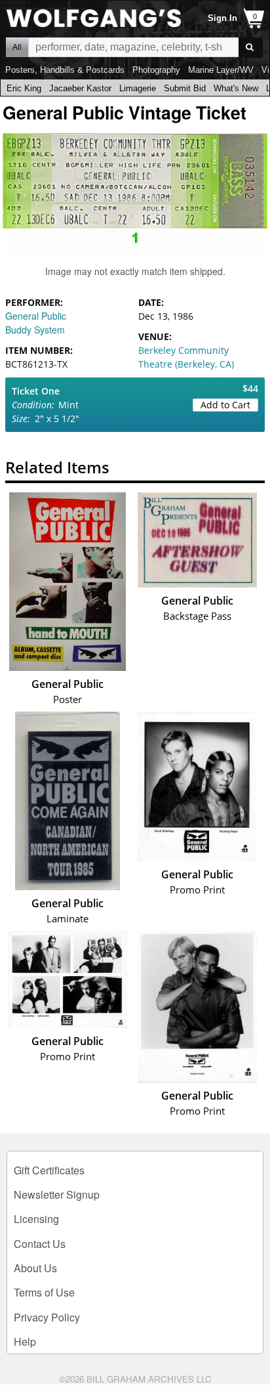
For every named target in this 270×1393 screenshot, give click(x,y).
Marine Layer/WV (221, 70)
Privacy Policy (47, 1317)
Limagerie (137, 88)
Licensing (36, 1218)
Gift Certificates (49, 1170)
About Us (35, 1267)
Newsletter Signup (57, 1194)
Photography (156, 70)
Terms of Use (44, 1292)
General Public (35, 315)
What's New (236, 88)
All (17, 47)
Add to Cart (225, 404)
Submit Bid (185, 88)
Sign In (222, 18)
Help (25, 1341)
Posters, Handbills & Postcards (65, 70)
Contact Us (40, 1243)
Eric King (24, 88)
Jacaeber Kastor (80, 88)
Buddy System (35, 329)
